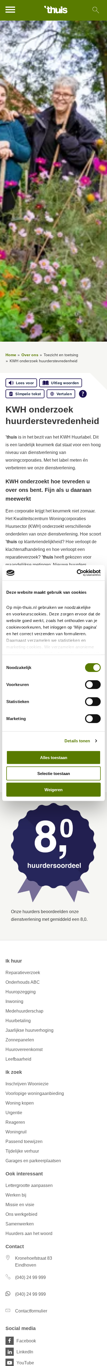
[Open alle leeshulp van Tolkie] (83, 394)
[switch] (93, 684)
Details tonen (77, 740)
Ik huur (13, 961)
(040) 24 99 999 (30, 1277)
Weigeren (53, 789)
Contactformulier (31, 1311)
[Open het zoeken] (96, 10)
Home (10, 355)
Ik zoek (13, 1072)
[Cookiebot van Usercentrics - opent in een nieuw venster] (77, 572)
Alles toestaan (53, 757)
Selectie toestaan (53, 773)
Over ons (29, 355)
